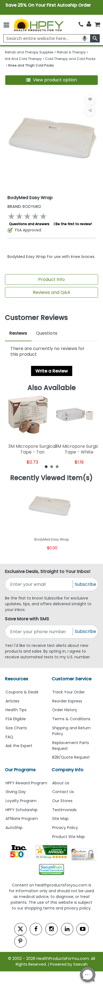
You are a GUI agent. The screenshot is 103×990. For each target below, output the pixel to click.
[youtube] (82, 929)
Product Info (51, 279)
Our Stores (62, 801)
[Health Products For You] (38, 25)
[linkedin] (67, 929)
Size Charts (16, 728)
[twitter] (20, 929)
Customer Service (71, 679)
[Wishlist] (90, 99)
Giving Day (15, 791)
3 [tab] (57, 466)
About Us (60, 783)
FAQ (9, 737)
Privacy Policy (65, 827)
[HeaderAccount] (89, 24)
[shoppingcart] (97, 24)
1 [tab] (46, 466)
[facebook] (36, 929)
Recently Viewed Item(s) (51, 478)
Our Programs (20, 770)
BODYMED (24, 206)
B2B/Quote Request (71, 757)
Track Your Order (68, 692)
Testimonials (64, 810)
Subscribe (85, 584)
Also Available (51, 388)
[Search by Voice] (84, 38)
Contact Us (63, 791)
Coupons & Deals (21, 692)
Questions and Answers (29, 224)
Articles (12, 701)
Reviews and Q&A (51, 292)
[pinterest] (20, 941)
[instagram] (51, 929)
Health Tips (16, 710)
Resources (16, 679)
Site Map (60, 818)
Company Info (67, 770)
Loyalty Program (21, 801)
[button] (51, 80)
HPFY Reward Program (26, 783)
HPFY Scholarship (21, 810)
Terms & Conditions (71, 719)
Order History (64, 710)
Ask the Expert (18, 745)
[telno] (81, 24)
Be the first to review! (73, 224)
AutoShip (14, 827)
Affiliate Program (21, 818)
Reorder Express (67, 701)
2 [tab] (51, 466)
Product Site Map (68, 836)
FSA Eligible (15, 719)
